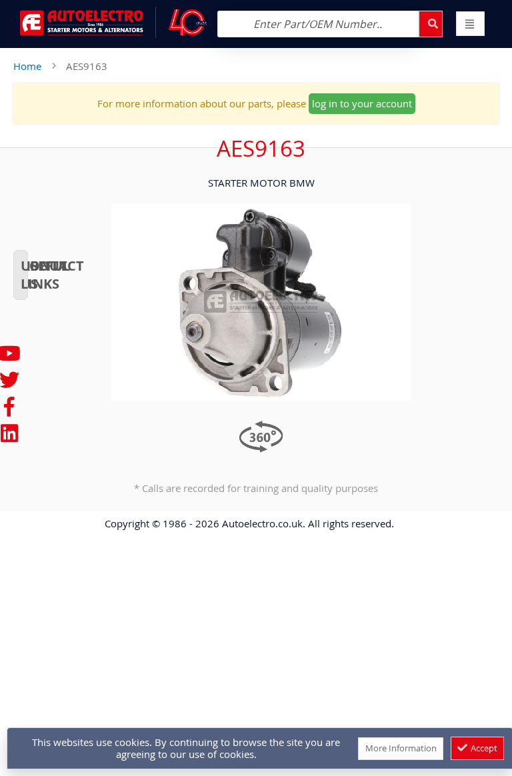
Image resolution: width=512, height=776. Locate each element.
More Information (401, 748)
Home (27, 66)
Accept (483, 748)
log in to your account (362, 103)
